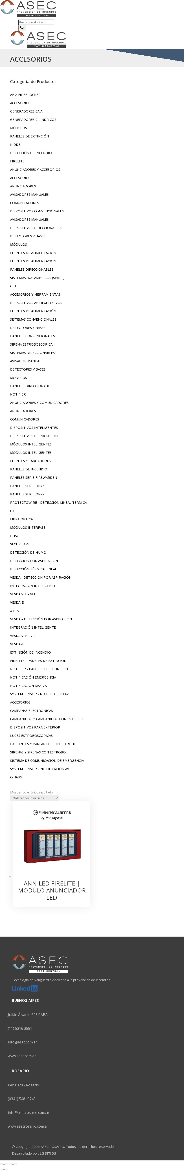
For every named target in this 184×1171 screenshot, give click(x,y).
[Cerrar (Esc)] (15, 1164)
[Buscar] (22, 28)
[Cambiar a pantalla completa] (6, 1164)
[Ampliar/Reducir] (2, 1164)
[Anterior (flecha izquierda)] (2, 1169)
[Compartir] (11, 1164)
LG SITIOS (48, 1153)
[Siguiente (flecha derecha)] (6, 1169)
